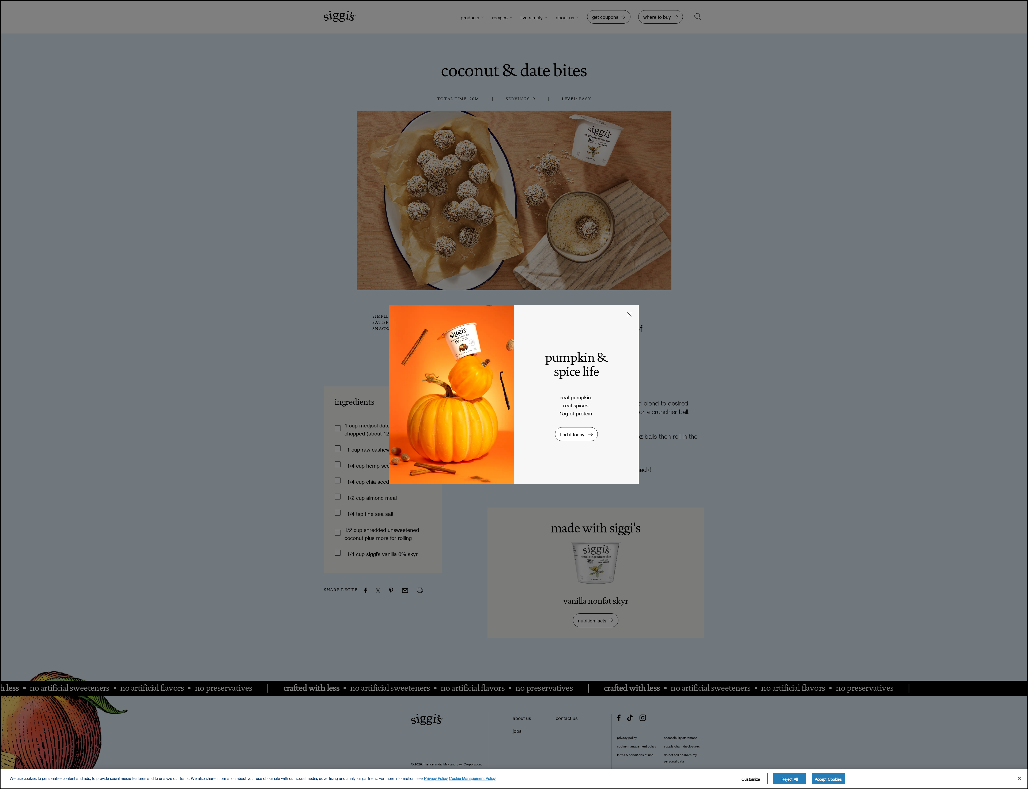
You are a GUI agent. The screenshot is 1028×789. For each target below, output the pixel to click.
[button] (629, 315)
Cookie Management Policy (472, 777)
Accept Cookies (828, 778)
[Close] (1019, 778)
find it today (573, 433)
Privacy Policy (436, 777)
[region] (514, 779)
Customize (751, 778)
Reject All (789, 778)
